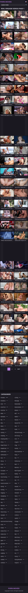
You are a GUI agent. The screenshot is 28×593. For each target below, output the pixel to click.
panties (18, 448)
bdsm (3, 426)
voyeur (17, 527)
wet (17, 534)
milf (17, 413)
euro (3, 467)
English (26, 1)
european (4, 470)
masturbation (19, 407)
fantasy (4, 489)
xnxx (17, 546)
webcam (18, 531)
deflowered (4, 454)
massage (18, 400)
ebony (3, 461)
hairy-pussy (5, 512)
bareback (4, 416)
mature (18, 410)
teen (17, 505)
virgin (17, 524)
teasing (17, 502)
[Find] (26, 5)
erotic (3, 464)
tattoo (17, 499)
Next (18, 369)
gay (3, 502)
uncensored (19, 512)
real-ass (18, 467)
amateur (4, 397)
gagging (4, 492)
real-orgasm (19, 470)
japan (3, 540)
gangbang (4, 496)
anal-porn (4, 407)
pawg (17, 454)
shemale (18, 492)
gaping (4, 499)
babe (3, 413)
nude (17, 429)
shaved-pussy (19, 489)
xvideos (18, 550)
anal (3, 404)
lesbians (4, 562)
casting (3, 432)
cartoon (3, 429)
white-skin (18, 543)
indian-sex (4, 534)
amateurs (4, 400)
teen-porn (18, 508)
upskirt (17, 518)
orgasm (18, 442)
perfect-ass (18, 461)
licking (17, 397)
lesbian (4, 559)
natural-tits (19, 423)
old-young (18, 435)
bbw (3, 423)
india (3, 524)
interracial (4, 537)
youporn (18, 562)
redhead (18, 477)
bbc (3, 419)
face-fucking (5, 477)
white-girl (18, 540)
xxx (17, 553)
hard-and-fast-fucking (6, 522)
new (17, 426)
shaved (18, 486)
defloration (5, 451)
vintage (17, 521)
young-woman (19, 559)
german (4, 505)
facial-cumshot (6, 483)
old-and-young (20, 432)
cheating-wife (5, 439)
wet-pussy (18, 537)
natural (18, 419)
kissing (4, 550)
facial (3, 480)
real (17, 464)
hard (3, 518)
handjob (4, 515)
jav (2, 546)
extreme (4, 473)
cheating (4, 435)
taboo (17, 496)
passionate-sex (19, 451)
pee (17, 458)
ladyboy (4, 553)
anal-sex (4, 410)
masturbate (18, 404)
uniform (18, 515)
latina (3, 556)
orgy (17, 445)
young (17, 556)
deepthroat (5, 448)
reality (17, 473)
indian (3, 527)
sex (17, 480)
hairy (3, 508)
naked (17, 416)
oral (17, 439)
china (3, 442)
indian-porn (5, 531)
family (3, 486)
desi (3, 458)
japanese (4, 543)
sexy (17, 483)
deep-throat (5, 445)
